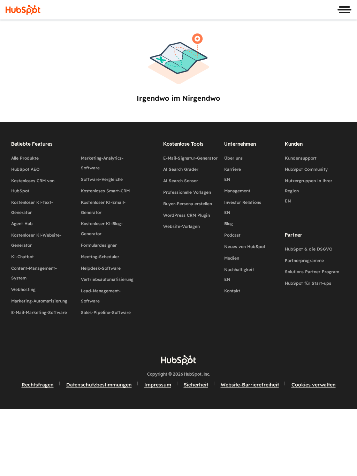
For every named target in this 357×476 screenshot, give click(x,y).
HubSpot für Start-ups (308, 283)
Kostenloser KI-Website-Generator (36, 240)
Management (237, 190)
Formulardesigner (99, 245)
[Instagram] (138, 339)
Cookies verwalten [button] (313, 385)
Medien (231, 258)
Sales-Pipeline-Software (106, 312)
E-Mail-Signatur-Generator (190, 158)
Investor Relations (242, 207)
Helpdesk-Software (101, 268)
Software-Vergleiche (102, 179)
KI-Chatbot (22, 256)
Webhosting (23, 289)
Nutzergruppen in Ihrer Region (308, 191)
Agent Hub (22, 223)
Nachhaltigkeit (239, 274)
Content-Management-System (34, 273)
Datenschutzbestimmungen (99, 385)
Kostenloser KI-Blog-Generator (102, 228)
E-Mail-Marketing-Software (39, 312)
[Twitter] (178, 339)
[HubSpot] (23, 10)
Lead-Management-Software (101, 296)
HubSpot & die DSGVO (309, 249)
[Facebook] (117, 339)
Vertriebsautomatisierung (107, 279)
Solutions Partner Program (312, 271)
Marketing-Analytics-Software (102, 163)
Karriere (232, 174)
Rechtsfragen (38, 385)
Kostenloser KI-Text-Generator (32, 207)
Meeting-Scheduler (100, 256)
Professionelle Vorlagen (187, 192)
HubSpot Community (306, 169)
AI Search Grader (180, 169)
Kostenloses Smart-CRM (105, 190)
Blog (228, 223)
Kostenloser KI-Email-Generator (103, 207)
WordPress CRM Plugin (186, 215)
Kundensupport (301, 158)
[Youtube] (158, 339)
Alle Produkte (25, 158)
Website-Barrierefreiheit (250, 385)
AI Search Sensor (180, 180)
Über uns (233, 158)
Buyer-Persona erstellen (187, 203)
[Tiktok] (239, 339)
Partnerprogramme (304, 260)
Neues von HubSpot (244, 246)
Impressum (157, 385)
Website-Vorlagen (181, 226)
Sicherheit (196, 385)
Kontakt (232, 290)
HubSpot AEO (25, 169)
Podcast (232, 235)
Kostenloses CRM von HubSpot (32, 185)
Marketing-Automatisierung (39, 301)
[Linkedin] (198, 339)
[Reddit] (218, 339)
